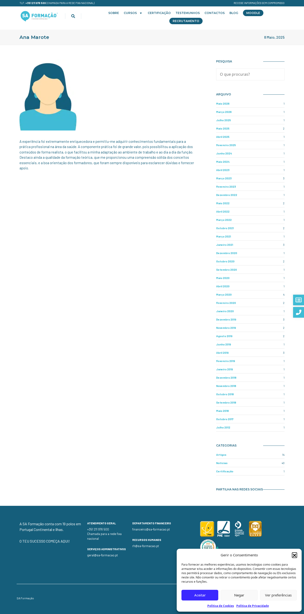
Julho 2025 (223, 120)
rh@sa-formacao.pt (145, 546)
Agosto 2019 (224, 336)
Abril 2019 (222, 352)
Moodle (253, 13)
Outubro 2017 (224, 419)
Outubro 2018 (225, 394)
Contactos (214, 13)
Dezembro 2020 (226, 253)
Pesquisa (224, 61)
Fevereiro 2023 (226, 186)
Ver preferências (278, 595)
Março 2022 (224, 219)
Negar (239, 595)
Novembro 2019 (226, 327)
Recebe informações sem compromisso (259, 3)
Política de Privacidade (252, 606)
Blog (233, 13)
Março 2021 (223, 236)
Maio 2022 (222, 203)
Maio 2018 (222, 410)
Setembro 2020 (226, 269)
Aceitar (200, 595)
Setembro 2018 (226, 402)
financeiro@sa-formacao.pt (151, 529)
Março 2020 (224, 294)
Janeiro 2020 (225, 311)
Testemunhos (188, 13)
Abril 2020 (222, 286)
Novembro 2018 (226, 385)
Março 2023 (224, 178)
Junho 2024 (224, 153)
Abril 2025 (222, 136)
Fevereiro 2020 (226, 302)
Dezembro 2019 (226, 319)
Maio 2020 (222, 277)
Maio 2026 (222, 103)
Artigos (221, 454)
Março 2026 (224, 111)
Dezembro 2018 (226, 377)
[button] (294, 555)
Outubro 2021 (225, 228)
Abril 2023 (222, 170)
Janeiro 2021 (224, 244)
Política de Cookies (220, 606)
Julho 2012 (223, 427)
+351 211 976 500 (35, 3)
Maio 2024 (223, 161)
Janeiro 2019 (224, 369)
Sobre (113, 13)
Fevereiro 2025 (226, 145)
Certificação (159, 13)
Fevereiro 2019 (225, 361)
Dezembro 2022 (226, 194)
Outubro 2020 (225, 261)
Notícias (222, 463)
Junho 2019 (223, 344)
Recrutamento (186, 21)
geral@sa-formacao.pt (102, 555)
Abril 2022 (222, 211)
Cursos (130, 13)
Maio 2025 (222, 128)
